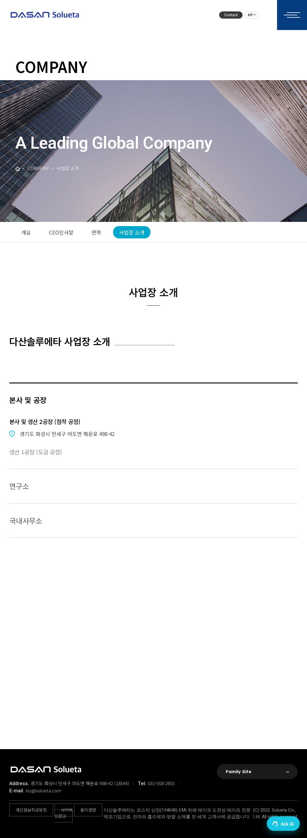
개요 (26, 232)
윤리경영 (88, 810)
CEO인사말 (61, 232)
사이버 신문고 (64, 813)
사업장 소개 (132, 232)
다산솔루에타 (44, 15)
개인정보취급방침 (31, 810)
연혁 (96, 232)
